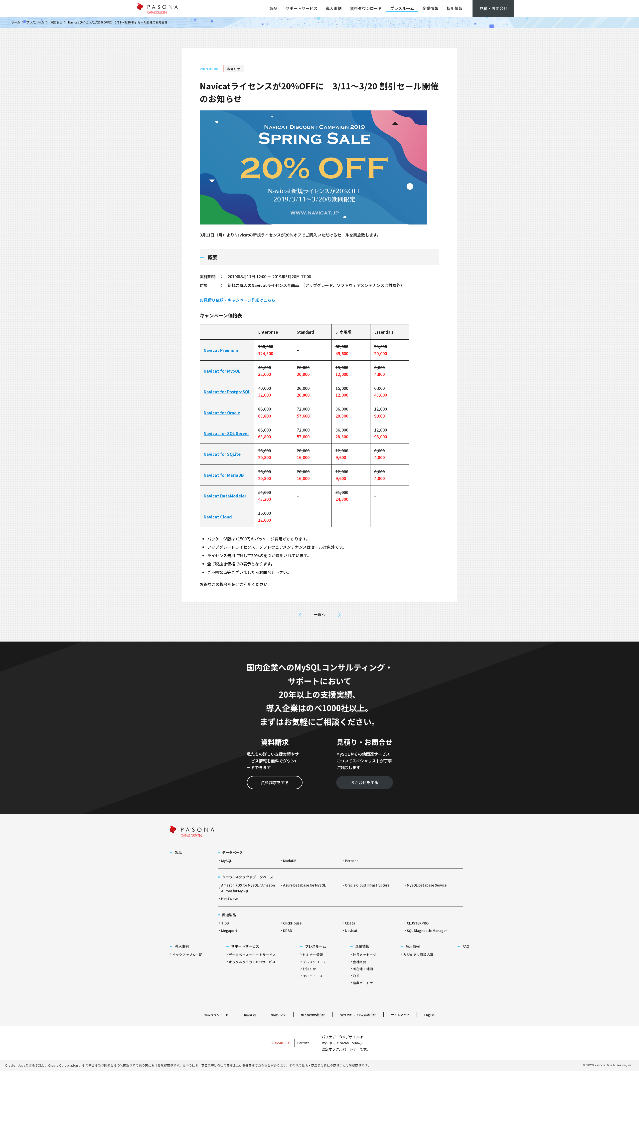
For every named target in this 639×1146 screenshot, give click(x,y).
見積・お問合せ (493, 8)
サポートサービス (302, 8)
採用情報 (455, 8)
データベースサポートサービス (252, 954)
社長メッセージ (364, 954)
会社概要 (359, 961)
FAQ (466, 946)
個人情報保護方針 (313, 1015)
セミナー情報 (313, 954)
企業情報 (430, 8)
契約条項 (250, 1015)
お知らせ (56, 22)
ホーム (15, 22)
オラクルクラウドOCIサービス (252, 961)
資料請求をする (275, 782)
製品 (273, 8)
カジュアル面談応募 (418, 954)
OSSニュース (313, 975)
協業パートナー (364, 982)
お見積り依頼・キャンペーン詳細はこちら (237, 300)
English (429, 1015)
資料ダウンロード (366, 8)
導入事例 (334, 8)
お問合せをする (364, 782)
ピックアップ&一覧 (187, 954)
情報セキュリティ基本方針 (358, 1015)
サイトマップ (400, 1015)
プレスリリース (314, 961)
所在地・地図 (363, 968)
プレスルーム (402, 8)
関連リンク (278, 1015)
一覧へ (319, 614)
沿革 (356, 975)
